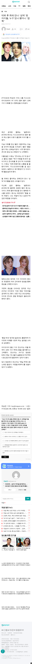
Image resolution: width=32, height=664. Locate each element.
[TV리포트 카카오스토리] (19, 645)
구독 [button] (15, 29)
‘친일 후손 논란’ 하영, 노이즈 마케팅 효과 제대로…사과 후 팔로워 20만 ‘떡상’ (15, 510)
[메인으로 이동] (16, 2)
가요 (14, 6)
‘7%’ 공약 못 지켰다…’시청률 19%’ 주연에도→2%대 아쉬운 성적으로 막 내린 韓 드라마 (15, 523)
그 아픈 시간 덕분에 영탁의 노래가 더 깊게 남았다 (17, 440)
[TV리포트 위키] (15, 645)
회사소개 (4, 647)
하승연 (8, 29)
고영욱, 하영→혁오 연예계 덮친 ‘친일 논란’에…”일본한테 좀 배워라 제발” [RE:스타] (15, 515)
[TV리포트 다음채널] (12, 645)
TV (19, 6)
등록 (28, 498)
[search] (28, 2)
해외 (29, 6)
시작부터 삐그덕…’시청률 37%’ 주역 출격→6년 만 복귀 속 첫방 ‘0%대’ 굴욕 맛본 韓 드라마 (15, 526)
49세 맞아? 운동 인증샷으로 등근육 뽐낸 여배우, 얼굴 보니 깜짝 (16, 486)
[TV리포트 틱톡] (6, 645)
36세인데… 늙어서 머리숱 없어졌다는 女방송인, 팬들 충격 (16, 484)
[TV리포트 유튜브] (2, 645)
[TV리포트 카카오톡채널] (21, 645)
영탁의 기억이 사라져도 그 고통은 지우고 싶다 (16, 436)
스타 (9, 6)
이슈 (5, 11)
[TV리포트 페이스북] (10, 645)
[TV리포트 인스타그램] (4, 645)
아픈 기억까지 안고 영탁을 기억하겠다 (14, 432)
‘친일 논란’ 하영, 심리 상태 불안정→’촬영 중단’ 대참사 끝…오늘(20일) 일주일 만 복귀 (15, 513)
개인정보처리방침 (17, 647)
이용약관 (9, 647)
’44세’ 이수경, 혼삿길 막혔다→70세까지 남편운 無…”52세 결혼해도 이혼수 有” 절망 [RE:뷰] (15, 531)
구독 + (10, 489)
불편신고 (13, 649)
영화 (24, 6)
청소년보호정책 (5, 649)
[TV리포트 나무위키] (17, 645)
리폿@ (4, 6)
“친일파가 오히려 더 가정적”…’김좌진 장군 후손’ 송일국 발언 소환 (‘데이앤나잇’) (15, 528)
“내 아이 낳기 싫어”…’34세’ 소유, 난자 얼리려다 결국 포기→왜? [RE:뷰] (15, 518)
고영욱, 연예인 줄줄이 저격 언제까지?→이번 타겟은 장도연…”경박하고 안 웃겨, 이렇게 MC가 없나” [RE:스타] (15, 521)
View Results (28, 459)
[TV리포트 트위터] (8, 645)
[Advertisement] (16, 79)
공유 (28, 29)
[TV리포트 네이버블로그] (23, 645)
